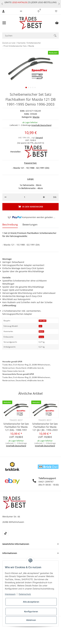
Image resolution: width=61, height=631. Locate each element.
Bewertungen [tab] (30, 224)
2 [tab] (28, 87)
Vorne (41, 337)
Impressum (10, 594)
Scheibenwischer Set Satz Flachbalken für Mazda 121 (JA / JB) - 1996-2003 (45, 426)
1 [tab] (26, 87)
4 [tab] (32, 87)
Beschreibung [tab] (10, 224)
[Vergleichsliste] (38, 11)
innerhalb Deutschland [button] (41, 125)
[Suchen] (55, 35)
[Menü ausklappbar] (4, 23)
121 (40, 326)
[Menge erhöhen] (44, 197)
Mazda (36, 117)
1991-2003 (42, 321)
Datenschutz (25, 594)
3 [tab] (30, 87)
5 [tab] (35, 87)
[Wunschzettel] (56, 11)
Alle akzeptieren (31, 601)
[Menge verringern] (5, 197)
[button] (2, 4)
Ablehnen (31, 620)
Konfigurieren (31, 611)
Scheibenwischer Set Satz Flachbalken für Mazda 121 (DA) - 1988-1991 (16, 426)
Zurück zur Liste (8, 43)
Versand (39, 137)
